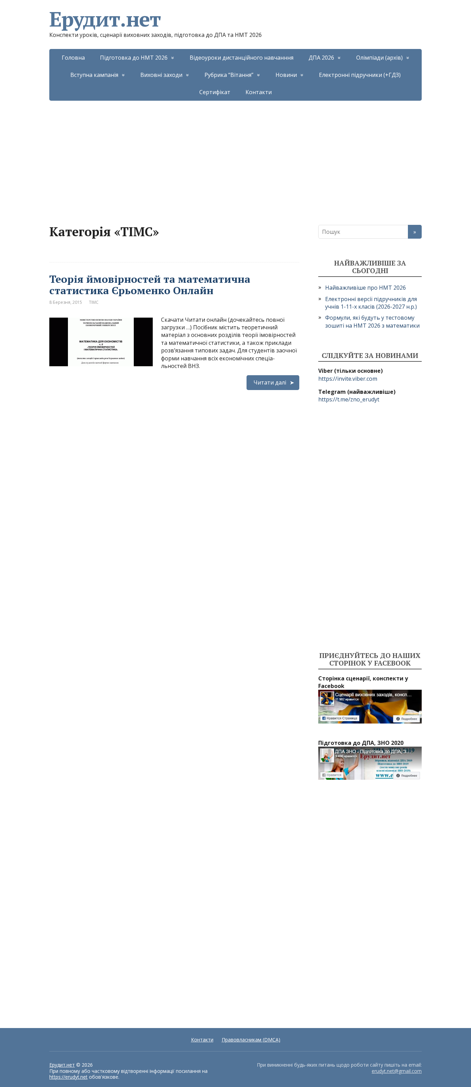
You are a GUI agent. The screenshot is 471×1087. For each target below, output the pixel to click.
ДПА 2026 (321, 57)
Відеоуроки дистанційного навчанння (241, 57)
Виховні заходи (161, 75)
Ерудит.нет (105, 19)
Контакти (258, 92)
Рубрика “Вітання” (228, 75)
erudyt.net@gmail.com (397, 1071)
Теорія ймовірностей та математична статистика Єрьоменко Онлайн (149, 284)
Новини (286, 75)
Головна (73, 57)
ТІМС (94, 302)
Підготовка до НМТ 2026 (134, 57)
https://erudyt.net (68, 1077)
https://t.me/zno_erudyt (348, 399)
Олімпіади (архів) (379, 57)
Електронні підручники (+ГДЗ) (360, 75)
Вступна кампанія (94, 75)
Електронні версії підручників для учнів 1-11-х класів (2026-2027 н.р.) (371, 302)
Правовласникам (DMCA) (251, 1039)
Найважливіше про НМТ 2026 (365, 287)
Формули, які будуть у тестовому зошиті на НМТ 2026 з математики (372, 321)
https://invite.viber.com (347, 378)
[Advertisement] (235, 152)
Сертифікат (214, 92)
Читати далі (269, 382)
